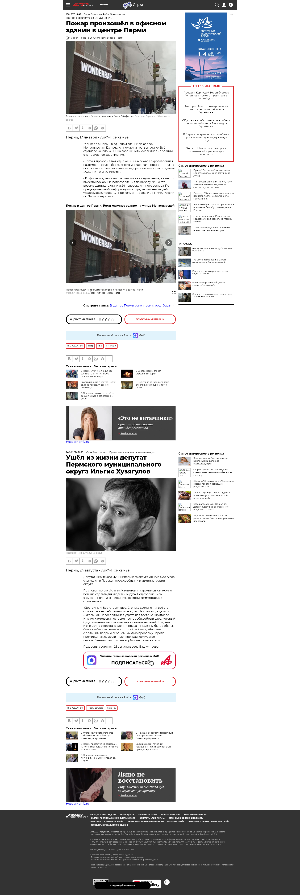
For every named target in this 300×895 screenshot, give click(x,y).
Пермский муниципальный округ (84, 552)
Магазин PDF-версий (195, 815)
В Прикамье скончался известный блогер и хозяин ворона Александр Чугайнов (154, 735)
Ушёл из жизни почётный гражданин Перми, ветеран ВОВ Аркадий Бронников (153, 747)
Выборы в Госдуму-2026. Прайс (107, 821)
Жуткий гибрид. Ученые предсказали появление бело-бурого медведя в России (213, 207)
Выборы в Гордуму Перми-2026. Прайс (209, 821)
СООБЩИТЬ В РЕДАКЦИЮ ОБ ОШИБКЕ (109, 825)
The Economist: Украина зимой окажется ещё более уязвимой (209, 261)
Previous (73, 243)
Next (168, 243)
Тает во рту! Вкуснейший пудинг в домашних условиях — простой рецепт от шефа (211, 495)
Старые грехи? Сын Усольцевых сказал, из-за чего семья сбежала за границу (212, 472)
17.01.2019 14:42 (73, 14)
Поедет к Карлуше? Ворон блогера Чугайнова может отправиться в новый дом (206, 95)
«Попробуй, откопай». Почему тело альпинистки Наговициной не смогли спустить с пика (212, 184)
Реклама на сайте (147, 815)
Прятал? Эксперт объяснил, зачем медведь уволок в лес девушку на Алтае (211, 173)
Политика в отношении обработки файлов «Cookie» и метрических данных (124, 860)
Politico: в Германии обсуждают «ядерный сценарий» (209, 283)
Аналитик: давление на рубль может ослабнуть (212, 249)
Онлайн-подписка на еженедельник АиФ (113, 818)
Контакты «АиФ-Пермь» (152, 818)
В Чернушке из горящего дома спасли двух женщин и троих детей (152, 385)
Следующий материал (122, 885)
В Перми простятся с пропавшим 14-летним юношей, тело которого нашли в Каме (99, 747)
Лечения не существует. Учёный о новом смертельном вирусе (211, 229)
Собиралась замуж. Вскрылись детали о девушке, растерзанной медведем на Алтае (211, 507)
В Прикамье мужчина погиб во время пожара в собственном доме (97, 396)
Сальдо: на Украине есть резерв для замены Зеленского (212, 295)
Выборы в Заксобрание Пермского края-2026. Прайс (156, 821)
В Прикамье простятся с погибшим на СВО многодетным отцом (98, 758)
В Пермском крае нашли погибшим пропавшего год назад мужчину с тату (206, 137)
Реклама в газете (170, 815)
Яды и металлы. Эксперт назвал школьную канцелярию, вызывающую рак (210, 461)
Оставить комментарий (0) (150, 319)
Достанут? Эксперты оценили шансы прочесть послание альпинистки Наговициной (213, 196)
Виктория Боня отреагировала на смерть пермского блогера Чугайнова (206, 109)
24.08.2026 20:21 (74, 452)
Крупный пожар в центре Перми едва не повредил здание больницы (98, 385)
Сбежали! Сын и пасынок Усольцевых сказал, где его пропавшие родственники (213, 484)
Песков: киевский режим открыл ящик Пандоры (210, 272)
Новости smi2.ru (77, 441)
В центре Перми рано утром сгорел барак (140, 305)
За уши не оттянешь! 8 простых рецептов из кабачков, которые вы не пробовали (213, 518)
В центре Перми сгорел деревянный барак (148, 372)
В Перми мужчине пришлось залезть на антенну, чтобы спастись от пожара (96, 374)
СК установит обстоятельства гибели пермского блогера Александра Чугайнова (206, 123)
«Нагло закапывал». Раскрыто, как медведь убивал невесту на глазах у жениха (212, 219)
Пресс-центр (127, 815)
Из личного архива (78, 293)
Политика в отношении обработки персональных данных (117, 857)
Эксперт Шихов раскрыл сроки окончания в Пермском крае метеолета (206, 151)
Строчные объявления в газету (186, 818)
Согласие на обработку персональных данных (111, 855)
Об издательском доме (103, 815)
